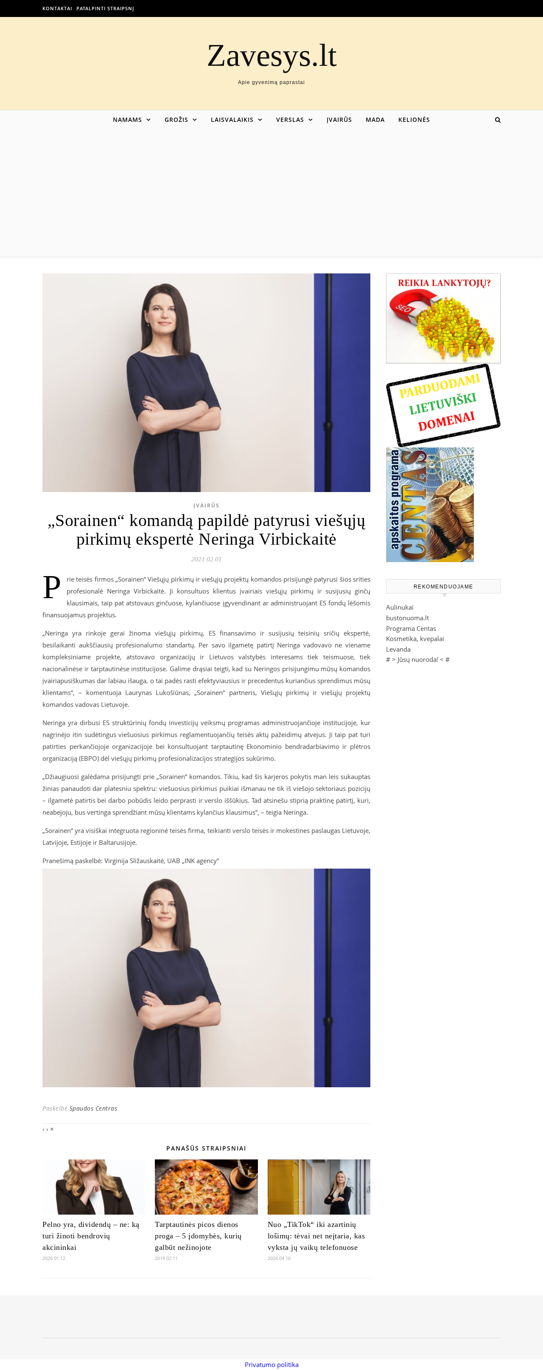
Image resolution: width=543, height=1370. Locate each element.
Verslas (290, 119)
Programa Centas (411, 628)
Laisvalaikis (232, 119)
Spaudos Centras (94, 1108)
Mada (375, 119)
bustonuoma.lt (407, 617)
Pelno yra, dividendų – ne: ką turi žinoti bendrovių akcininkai (91, 1236)
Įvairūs (339, 119)
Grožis (176, 119)
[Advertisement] (271, 192)
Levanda (398, 649)
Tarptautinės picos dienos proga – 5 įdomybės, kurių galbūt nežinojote (198, 1236)
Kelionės (414, 119)
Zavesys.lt (272, 55)
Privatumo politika (272, 1364)
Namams (127, 119)
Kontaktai (57, 8)
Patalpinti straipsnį (105, 8)
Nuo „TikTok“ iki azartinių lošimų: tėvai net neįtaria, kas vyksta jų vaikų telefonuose (316, 1236)
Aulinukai (400, 607)
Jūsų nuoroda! (417, 659)
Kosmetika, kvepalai (415, 638)
